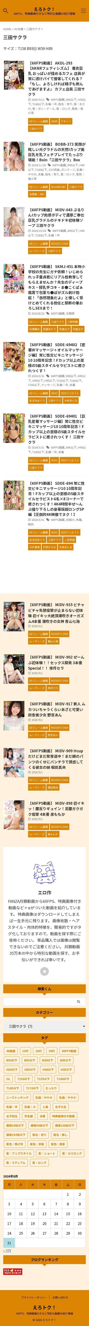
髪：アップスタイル (19, 1153)
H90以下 (37, 380)
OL (8, 1079)
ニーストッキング (17, 1097)
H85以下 (30, 1070)
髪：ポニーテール (43, 109)
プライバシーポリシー (34, 1297)
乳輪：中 (51, 104)
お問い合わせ (60, 1297)
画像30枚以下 (15, 1125)
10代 (25, 1051)
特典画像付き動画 (63, 1116)
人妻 (45, 1107)
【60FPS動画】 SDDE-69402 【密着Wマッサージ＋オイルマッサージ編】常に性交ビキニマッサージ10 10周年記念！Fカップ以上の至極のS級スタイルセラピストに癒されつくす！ (56, 357)
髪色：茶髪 (37, 1144)
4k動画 (10, 1051)
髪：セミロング (72, 1153)
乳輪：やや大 (43, 1097)
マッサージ (48, 385)
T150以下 (62, 380)
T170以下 (32, 1088)
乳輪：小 (30, 1107)
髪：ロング (63, 109)
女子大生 (60, 1107)
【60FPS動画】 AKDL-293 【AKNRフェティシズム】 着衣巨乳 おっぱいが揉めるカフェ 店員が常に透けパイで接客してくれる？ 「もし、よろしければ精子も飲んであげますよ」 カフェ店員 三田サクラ (56, 78)
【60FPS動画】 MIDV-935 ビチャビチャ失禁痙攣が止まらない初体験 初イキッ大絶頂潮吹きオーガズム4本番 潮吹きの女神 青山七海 (56, 613)
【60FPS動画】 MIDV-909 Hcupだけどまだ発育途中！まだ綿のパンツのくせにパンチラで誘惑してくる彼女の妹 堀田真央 (55, 759)
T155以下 (43, 1079)
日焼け (70, 520)
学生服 (28, 1116)
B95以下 (71, 99)
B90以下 (71, 376)
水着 (41, 174)
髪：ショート (46, 1153)
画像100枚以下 (64, 1125)
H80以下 (11, 1070)
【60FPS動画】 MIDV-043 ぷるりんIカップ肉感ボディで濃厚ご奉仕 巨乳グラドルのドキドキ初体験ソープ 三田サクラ (56, 217)
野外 (31, 524)
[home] (44, 971)
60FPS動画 (58, 99)
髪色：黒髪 (58, 1144)
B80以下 (11, 1060)
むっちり (51, 1088)
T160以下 (38, 104)
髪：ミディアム (15, 1163)
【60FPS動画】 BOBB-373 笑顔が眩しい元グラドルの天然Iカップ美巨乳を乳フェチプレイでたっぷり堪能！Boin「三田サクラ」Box (57, 151)
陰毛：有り (65, 104)
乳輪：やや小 (67, 1097)
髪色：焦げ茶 (14, 1144)
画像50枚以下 (39, 1125)
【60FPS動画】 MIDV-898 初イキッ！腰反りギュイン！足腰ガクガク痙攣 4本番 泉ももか (56, 808)
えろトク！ (44, 9)
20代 (38, 1051)
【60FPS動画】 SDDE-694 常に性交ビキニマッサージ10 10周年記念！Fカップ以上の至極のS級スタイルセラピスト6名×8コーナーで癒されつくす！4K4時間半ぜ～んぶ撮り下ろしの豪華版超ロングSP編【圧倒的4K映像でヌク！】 (56, 498)
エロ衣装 (54, 170)
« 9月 (7, 1250)
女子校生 (11, 1116)
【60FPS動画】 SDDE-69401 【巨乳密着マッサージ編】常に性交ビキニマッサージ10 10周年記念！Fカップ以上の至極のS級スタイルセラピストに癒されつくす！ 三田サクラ (56, 429)
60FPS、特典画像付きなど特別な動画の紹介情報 (44, 1313)
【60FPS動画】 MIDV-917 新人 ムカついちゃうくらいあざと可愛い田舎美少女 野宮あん (56, 709)
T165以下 (34, 385)
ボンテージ (68, 170)
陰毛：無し (60, 1135)
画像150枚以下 (15, 1135)
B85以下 (29, 1060)
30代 (52, 1051)
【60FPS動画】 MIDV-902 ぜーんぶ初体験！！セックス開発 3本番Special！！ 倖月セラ (56, 662)
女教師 (70, 313)
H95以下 (49, 380)
